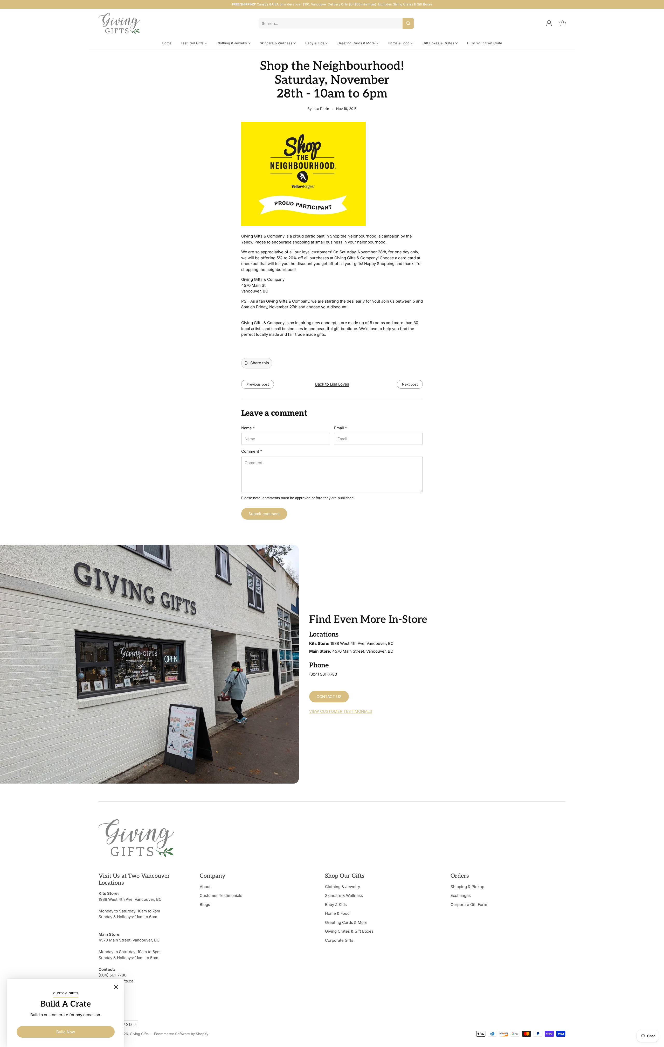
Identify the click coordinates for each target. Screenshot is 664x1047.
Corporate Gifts (339, 940)
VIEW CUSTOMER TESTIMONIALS (340, 711)
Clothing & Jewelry (342, 886)
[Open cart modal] (563, 23)
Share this (259, 362)
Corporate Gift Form (469, 904)
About (205, 886)
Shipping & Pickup (467, 886)
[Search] (408, 23)
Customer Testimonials (221, 895)
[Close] (116, 987)
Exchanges (461, 895)
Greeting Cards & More (346, 922)
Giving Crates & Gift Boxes (349, 931)
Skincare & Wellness (344, 895)
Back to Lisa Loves (332, 384)
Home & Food (337, 913)
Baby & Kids (336, 904)
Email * (340, 427)
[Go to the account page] (549, 23)
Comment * (251, 451)
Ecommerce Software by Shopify (181, 1034)
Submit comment (264, 513)
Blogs (205, 904)
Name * (248, 427)
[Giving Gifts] (119, 23)
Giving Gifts (139, 1034)
